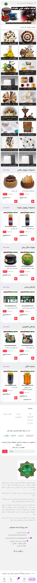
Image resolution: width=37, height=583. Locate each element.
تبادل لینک (30, 420)
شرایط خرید (18, 417)
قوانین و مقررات (7, 414)
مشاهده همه (6, 170)
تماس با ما (30, 423)
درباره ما (18, 414)
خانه (30, 414)
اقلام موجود (30, 417)
